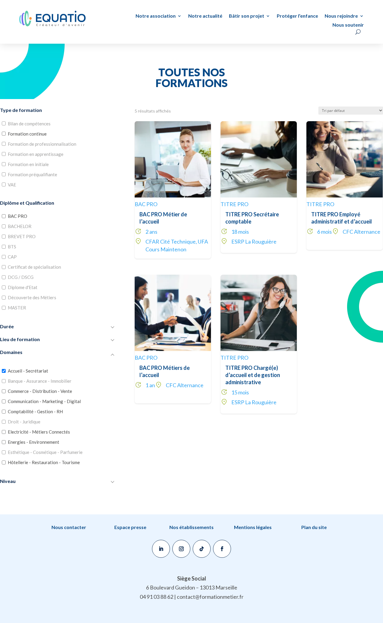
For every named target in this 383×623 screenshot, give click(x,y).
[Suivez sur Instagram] (181, 549)
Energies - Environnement (33, 442)
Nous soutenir (348, 25)
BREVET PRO (22, 236)
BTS (12, 246)
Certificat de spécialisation (34, 267)
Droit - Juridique (24, 421)
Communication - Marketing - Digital (44, 401)
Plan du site (314, 527)
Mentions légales (253, 527)
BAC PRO (17, 216)
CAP (12, 256)
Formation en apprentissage (35, 154)
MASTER (17, 307)
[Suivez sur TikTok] (202, 549)
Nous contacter (68, 527)
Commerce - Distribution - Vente (40, 391)
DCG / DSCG (21, 277)
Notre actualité (205, 16)
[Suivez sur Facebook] (222, 549)
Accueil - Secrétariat (28, 370)
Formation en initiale (28, 164)
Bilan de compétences (29, 123)
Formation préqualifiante (32, 174)
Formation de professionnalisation (42, 144)
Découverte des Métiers (32, 297)
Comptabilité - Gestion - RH (35, 411)
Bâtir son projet (246, 16)
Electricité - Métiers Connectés (39, 431)
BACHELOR (19, 226)
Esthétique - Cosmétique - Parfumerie (45, 452)
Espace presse (130, 527)
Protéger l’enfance (297, 16)
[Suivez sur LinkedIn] (161, 549)
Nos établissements (191, 527)
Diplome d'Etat (22, 287)
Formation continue (27, 133)
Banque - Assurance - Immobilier (40, 381)
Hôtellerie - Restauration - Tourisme (44, 462)
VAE (12, 184)
